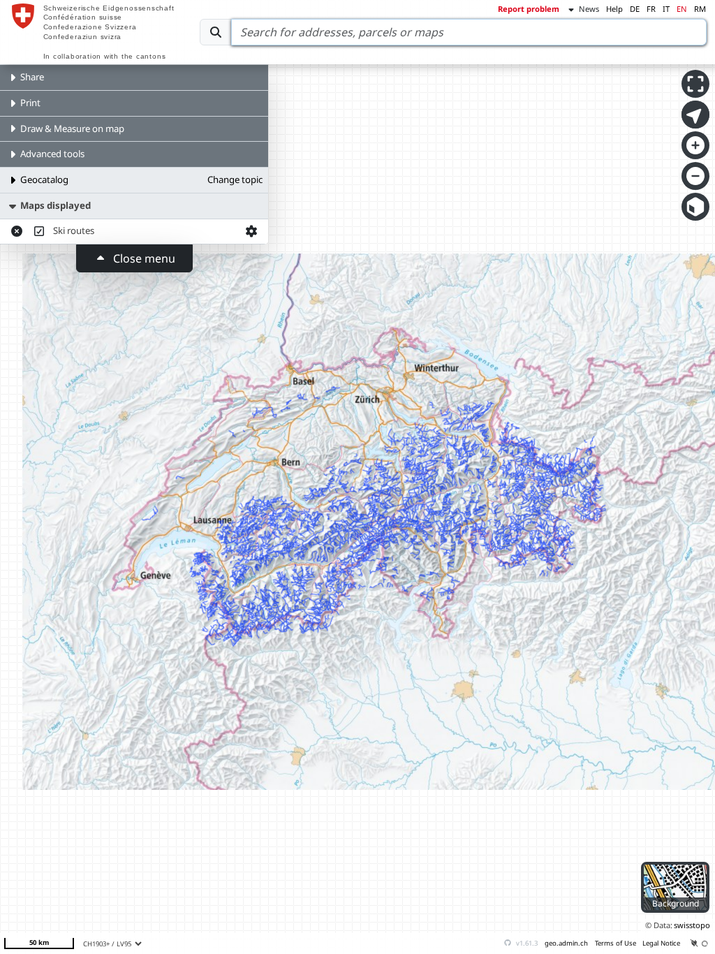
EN (682, 8)
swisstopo (692, 925)
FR (651, 8)
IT (666, 8)
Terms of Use (615, 943)
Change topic (235, 179)
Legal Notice (661, 943)
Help (614, 8)
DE (635, 8)
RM (700, 8)
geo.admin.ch (566, 943)
